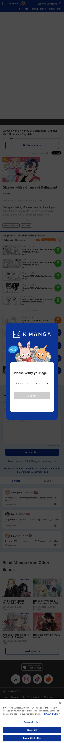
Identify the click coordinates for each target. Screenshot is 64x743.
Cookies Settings (32, 722)
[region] (32, 721)
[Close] (60, 703)
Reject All (32, 730)
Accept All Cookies (32, 738)
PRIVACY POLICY (51, 713)
